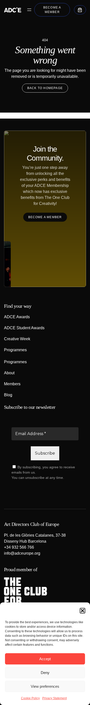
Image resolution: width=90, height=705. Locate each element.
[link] (80, 9)
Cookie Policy (30, 698)
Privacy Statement (54, 698)
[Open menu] (29, 10)
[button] (82, 610)
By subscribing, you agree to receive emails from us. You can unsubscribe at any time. (43, 472)
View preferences (45, 686)
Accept (45, 659)
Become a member (45, 217)
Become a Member (52, 10)
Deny (45, 672)
